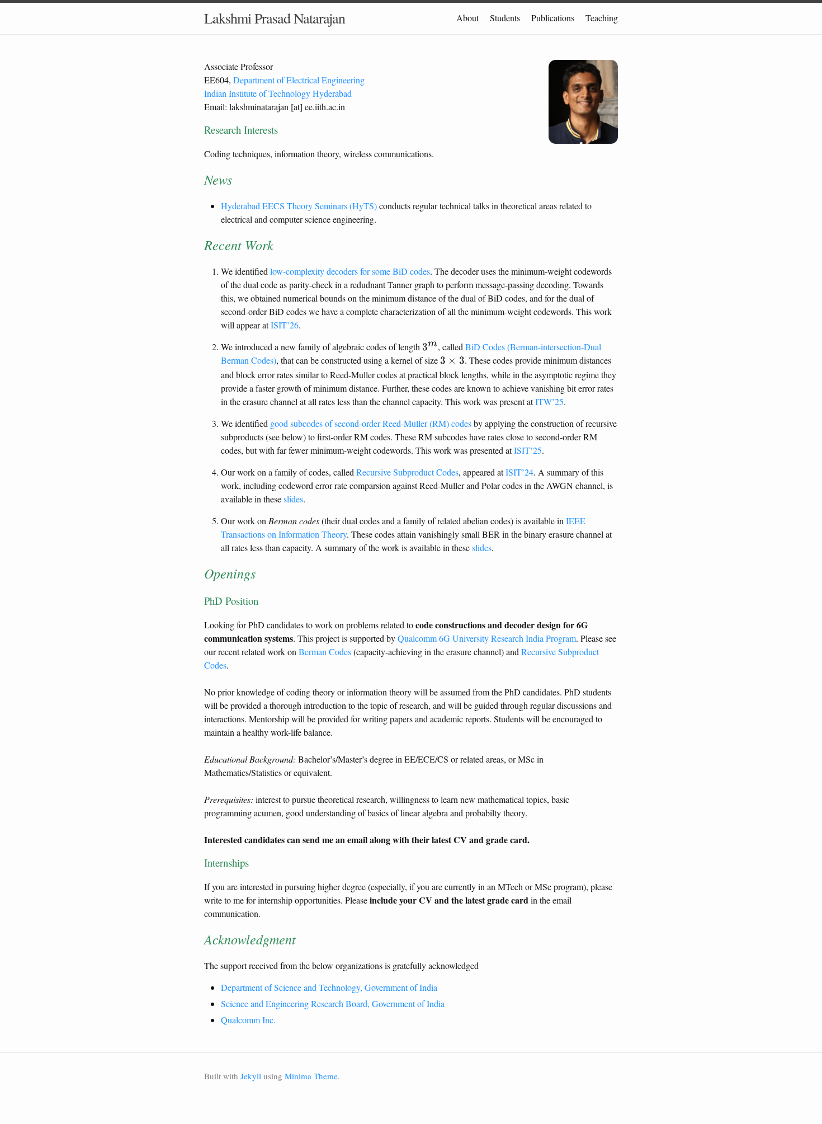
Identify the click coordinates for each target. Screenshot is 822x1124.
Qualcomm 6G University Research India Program (487, 638)
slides (293, 499)
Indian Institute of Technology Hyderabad (278, 93)
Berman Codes (325, 651)
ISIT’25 (528, 450)
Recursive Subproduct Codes (407, 472)
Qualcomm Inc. (248, 1020)
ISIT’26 (285, 325)
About (467, 17)
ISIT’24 (519, 472)
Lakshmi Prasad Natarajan (274, 17)
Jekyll (250, 1075)
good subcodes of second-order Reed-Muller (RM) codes (370, 423)
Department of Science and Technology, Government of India (329, 987)
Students (505, 17)
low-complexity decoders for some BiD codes (350, 271)
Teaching (601, 17)
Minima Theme (311, 1075)
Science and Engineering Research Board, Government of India (333, 1003)
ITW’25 (549, 401)
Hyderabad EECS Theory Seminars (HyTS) (299, 205)
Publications (552, 17)
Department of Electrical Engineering (299, 80)
